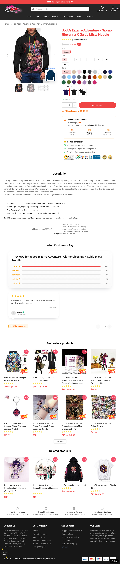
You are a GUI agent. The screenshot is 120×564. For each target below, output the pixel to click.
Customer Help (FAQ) (69, 544)
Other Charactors (50, 24)
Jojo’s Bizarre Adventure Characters (25, 24)
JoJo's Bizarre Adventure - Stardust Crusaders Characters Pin (45, 488)
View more (60, 441)
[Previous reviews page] (98, 326)
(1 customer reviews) (79, 40)
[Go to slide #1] (18, 88)
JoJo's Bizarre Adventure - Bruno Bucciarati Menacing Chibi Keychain (15, 488)
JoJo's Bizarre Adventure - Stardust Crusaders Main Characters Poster (72, 426)
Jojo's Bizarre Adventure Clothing (74, 227)
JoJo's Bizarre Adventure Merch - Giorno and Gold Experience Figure (101, 380)
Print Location (67, 86)
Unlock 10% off (5, 553)
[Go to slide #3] (43, 88)
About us (36, 531)
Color (64, 68)
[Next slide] (54, 55)
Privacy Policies (39, 537)
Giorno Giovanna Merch (70, 224)
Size (63, 56)
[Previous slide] (7, 55)
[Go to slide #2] (31, 88)
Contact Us (66, 540)
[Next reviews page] (109, 326)
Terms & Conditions (40, 534)
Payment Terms (67, 534)
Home (6, 24)
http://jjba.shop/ (32, 218)
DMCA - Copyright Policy (42, 540)
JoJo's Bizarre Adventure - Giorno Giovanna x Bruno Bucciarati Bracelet (43, 426)
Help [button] (115, 561)
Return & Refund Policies (71, 537)
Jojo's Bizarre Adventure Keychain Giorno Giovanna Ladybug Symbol (15, 426)
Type (64, 48)
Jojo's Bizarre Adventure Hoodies (74, 229)
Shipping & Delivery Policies (72, 531)
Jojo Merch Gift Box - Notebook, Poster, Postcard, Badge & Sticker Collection (73, 380)
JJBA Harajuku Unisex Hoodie (74, 485)
